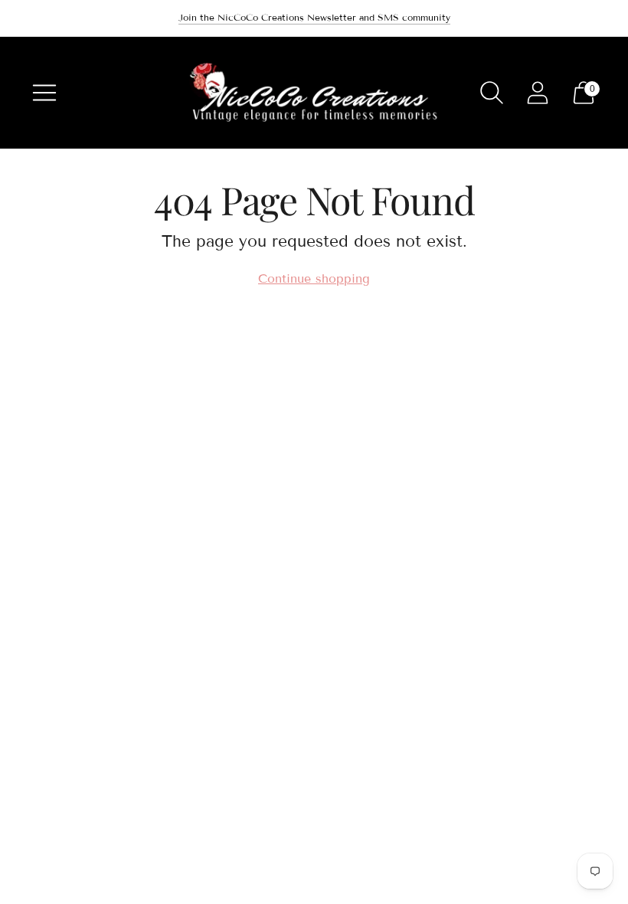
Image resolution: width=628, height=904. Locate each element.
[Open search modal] (491, 92)
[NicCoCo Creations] (314, 92)
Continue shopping (314, 278)
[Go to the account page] (537, 92)
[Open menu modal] (44, 92)
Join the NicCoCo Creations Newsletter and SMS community (314, 17)
